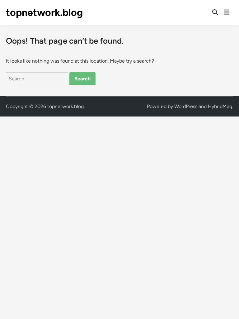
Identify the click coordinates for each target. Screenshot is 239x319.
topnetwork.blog (44, 12)
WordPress (185, 106)
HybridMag (220, 106)
